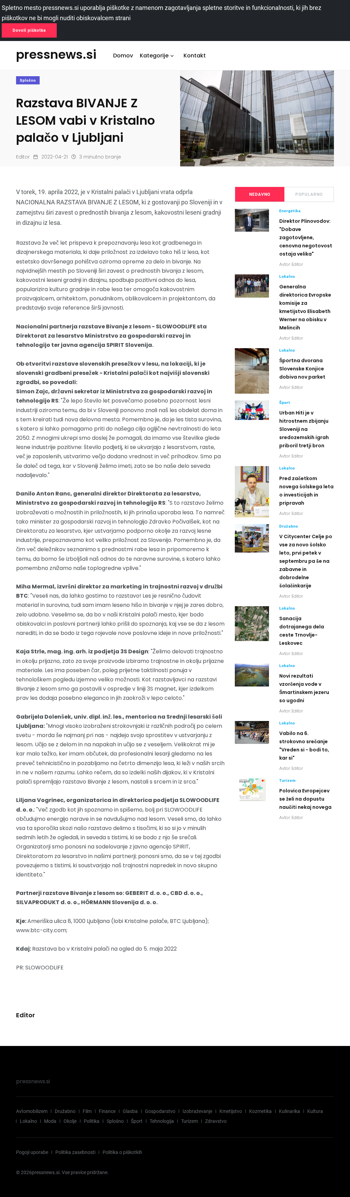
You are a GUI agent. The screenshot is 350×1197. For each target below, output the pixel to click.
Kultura (315, 1111)
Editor (23, 156)
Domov (123, 55)
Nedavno (259, 194)
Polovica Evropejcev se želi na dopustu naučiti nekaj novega (305, 799)
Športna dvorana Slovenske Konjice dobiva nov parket (302, 368)
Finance (107, 1111)
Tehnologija (162, 1121)
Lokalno (287, 276)
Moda (50, 1121)
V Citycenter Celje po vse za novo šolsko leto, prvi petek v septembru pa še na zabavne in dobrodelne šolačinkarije (305, 561)
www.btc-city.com (41, 930)
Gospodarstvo (160, 1111)
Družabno (288, 526)
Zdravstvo (216, 1121)
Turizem (287, 780)
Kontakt (195, 55)
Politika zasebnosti (75, 1152)
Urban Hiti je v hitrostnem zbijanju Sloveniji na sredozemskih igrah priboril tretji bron (304, 429)
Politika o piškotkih (122, 1152)
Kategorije (154, 55)
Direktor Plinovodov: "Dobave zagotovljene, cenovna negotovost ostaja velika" (305, 237)
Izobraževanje (197, 1111)
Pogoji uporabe (32, 1152)
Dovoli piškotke (29, 30)
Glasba (130, 1111)
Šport (284, 402)
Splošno (28, 80)
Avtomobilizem (32, 1111)
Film (87, 1111)
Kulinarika (289, 1111)
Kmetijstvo (230, 1111)
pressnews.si (33, 1081)
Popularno (309, 194)
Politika (91, 1121)
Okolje (70, 1121)
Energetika (290, 211)
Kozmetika (260, 1111)
